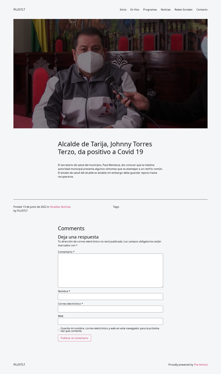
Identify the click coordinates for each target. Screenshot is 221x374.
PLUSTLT (19, 9)
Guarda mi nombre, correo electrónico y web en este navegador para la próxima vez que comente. (110, 329)
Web (60, 316)
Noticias (66, 207)
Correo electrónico (70, 303)
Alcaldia (55, 207)
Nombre (64, 291)
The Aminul (201, 364)
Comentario (66, 252)
